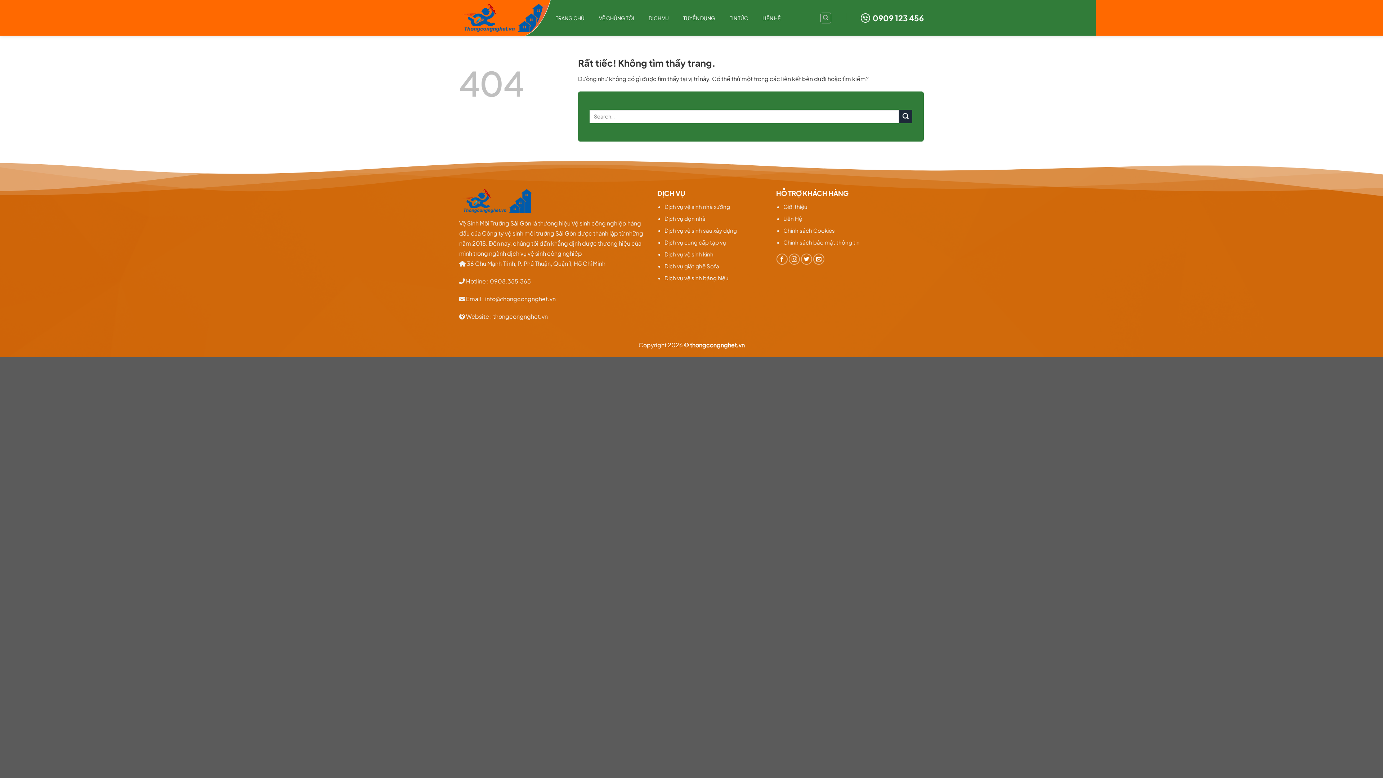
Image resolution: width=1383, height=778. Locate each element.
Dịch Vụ (659, 18)
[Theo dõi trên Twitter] (806, 259)
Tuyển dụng (699, 18)
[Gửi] (905, 116)
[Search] (825, 18)
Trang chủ (570, 18)
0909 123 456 (898, 18)
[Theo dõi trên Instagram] (794, 259)
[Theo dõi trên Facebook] (782, 259)
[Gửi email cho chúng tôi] (818, 259)
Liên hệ (771, 18)
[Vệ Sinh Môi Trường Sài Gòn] (502, 18)
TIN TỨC (739, 18)
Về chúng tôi (616, 18)
